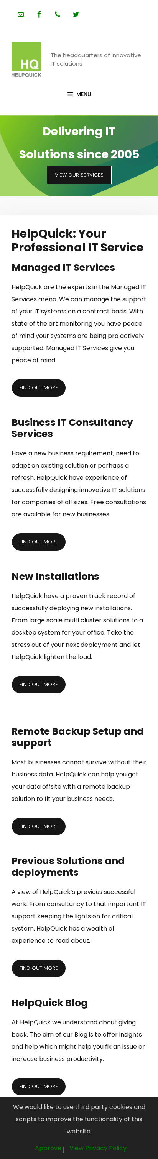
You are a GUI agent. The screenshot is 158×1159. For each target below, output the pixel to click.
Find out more (39, 387)
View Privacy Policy (98, 1148)
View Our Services (79, 174)
